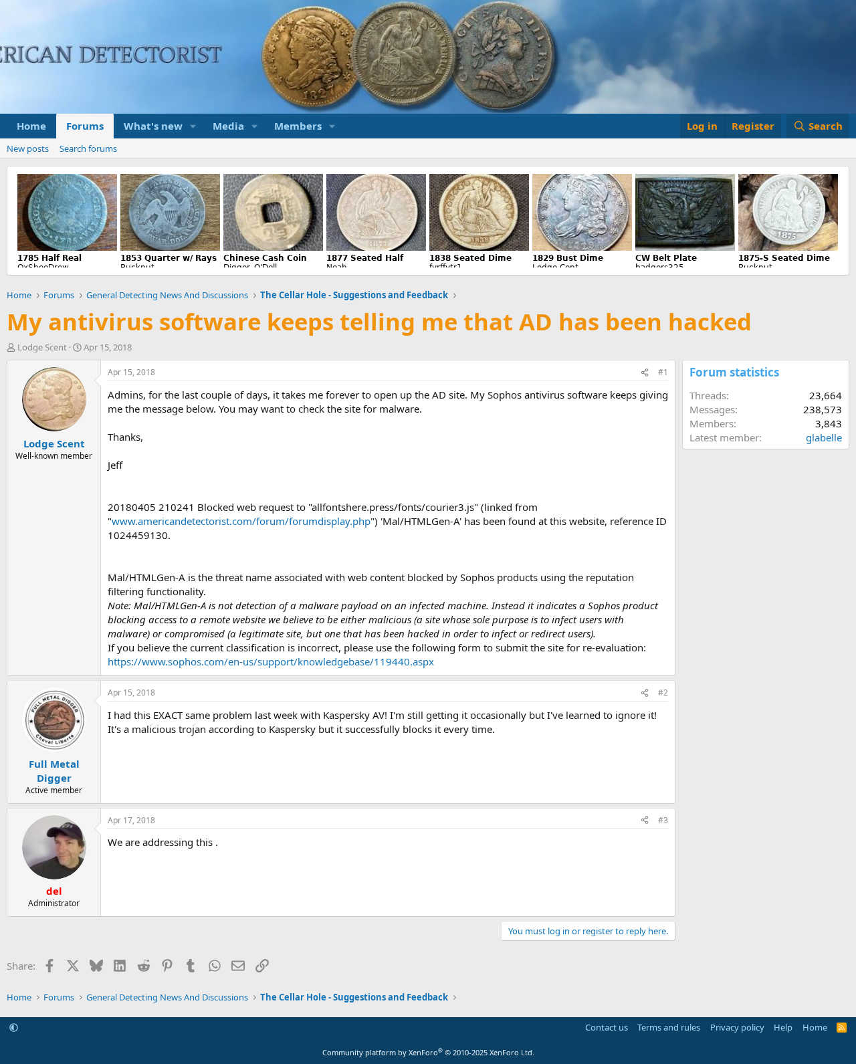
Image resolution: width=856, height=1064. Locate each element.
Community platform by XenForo (428, 1052)
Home (31, 125)
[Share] (644, 373)
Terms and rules (668, 1027)
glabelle (824, 437)
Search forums (88, 148)
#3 (663, 820)
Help (783, 1027)
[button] (193, 126)
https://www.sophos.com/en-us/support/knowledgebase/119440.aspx (271, 661)
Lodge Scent (42, 347)
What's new (153, 125)
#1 (663, 372)
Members (298, 125)
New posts (28, 148)
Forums (85, 125)
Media (228, 125)
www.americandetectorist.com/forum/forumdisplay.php (241, 521)
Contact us (606, 1027)
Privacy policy (737, 1027)
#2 (663, 692)
